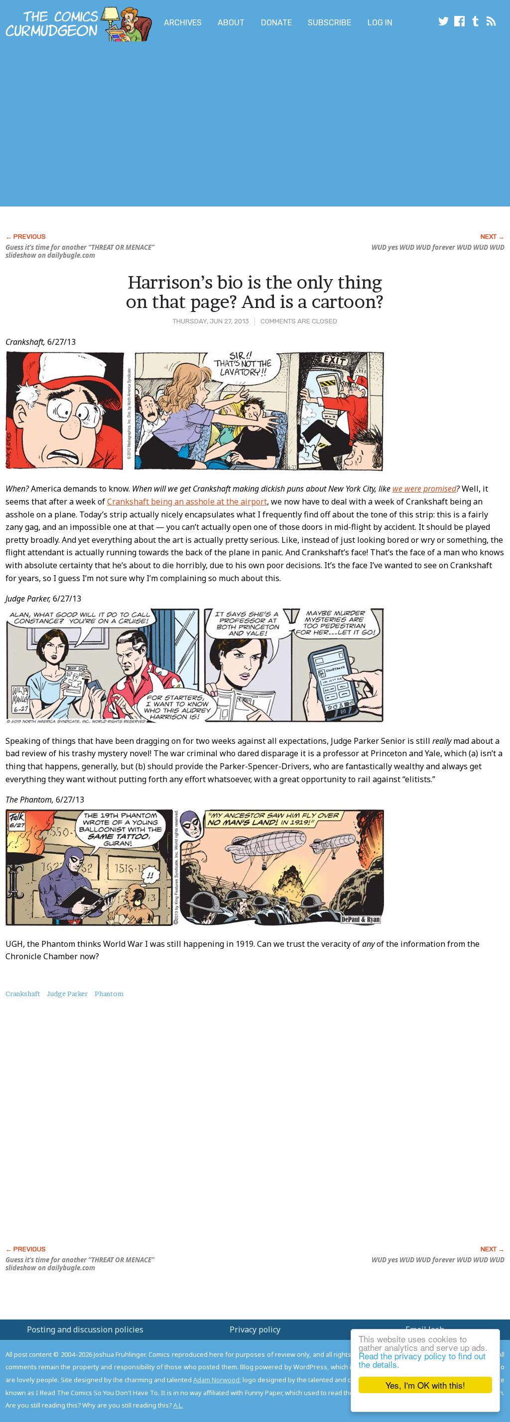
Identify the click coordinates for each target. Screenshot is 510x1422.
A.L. (178, 1405)
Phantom (109, 994)
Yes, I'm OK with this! (425, 1385)
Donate (276, 22)
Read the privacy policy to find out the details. (422, 1359)
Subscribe (329, 22)
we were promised (424, 488)
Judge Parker (67, 994)
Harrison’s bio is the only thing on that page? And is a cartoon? (254, 292)
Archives (183, 22)
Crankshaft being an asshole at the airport (187, 501)
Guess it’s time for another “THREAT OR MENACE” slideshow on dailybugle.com (79, 251)
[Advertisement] (197, 126)
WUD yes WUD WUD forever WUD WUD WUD (438, 247)
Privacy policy (255, 1329)
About (231, 22)
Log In (380, 22)
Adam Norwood (216, 1379)
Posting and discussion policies (85, 1329)
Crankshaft (22, 994)
